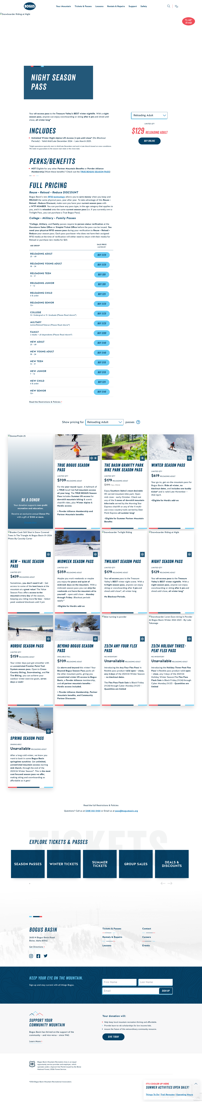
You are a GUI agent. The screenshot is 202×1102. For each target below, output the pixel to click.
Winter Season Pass (168, 465)
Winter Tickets (63, 864)
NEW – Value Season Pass (27, 564)
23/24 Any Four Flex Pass (120, 648)
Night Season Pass (167, 561)
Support (133, 6)
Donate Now (30, 522)
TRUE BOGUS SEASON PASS (95, 171)
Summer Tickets (100, 864)
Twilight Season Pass (122, 561)
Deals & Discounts (172, 864)
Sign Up (166, 990)
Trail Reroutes (168, 1094)
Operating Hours (184, 1094)
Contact (146, 928)
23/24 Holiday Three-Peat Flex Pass (168, 648)
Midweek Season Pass (75, 561)
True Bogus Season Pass (73, 468)
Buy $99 (102, 274)
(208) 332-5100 (93, 810)
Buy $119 (102, 362)
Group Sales (136, 864)
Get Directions (36, 946)
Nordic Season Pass (26, 646)
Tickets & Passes (83, 6)
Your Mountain (63, 6)
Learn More (35, 1041)
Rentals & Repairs (116, 6)
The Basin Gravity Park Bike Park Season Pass (123, 468)
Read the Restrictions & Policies (45, 402)
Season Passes (28, 864)
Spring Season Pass (27, 738)
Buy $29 (102, 294)
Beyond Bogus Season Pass (75, 648)
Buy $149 (101, 343)
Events (146, 945)
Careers (146, 937)
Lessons (99, 6)
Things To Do (152, 1094)
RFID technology (56, 196)
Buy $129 (101, 255)
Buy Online (149, 141)
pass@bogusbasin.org (126, 810)
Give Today (113, 1036)
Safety (144, 6)
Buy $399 (101, 333)
